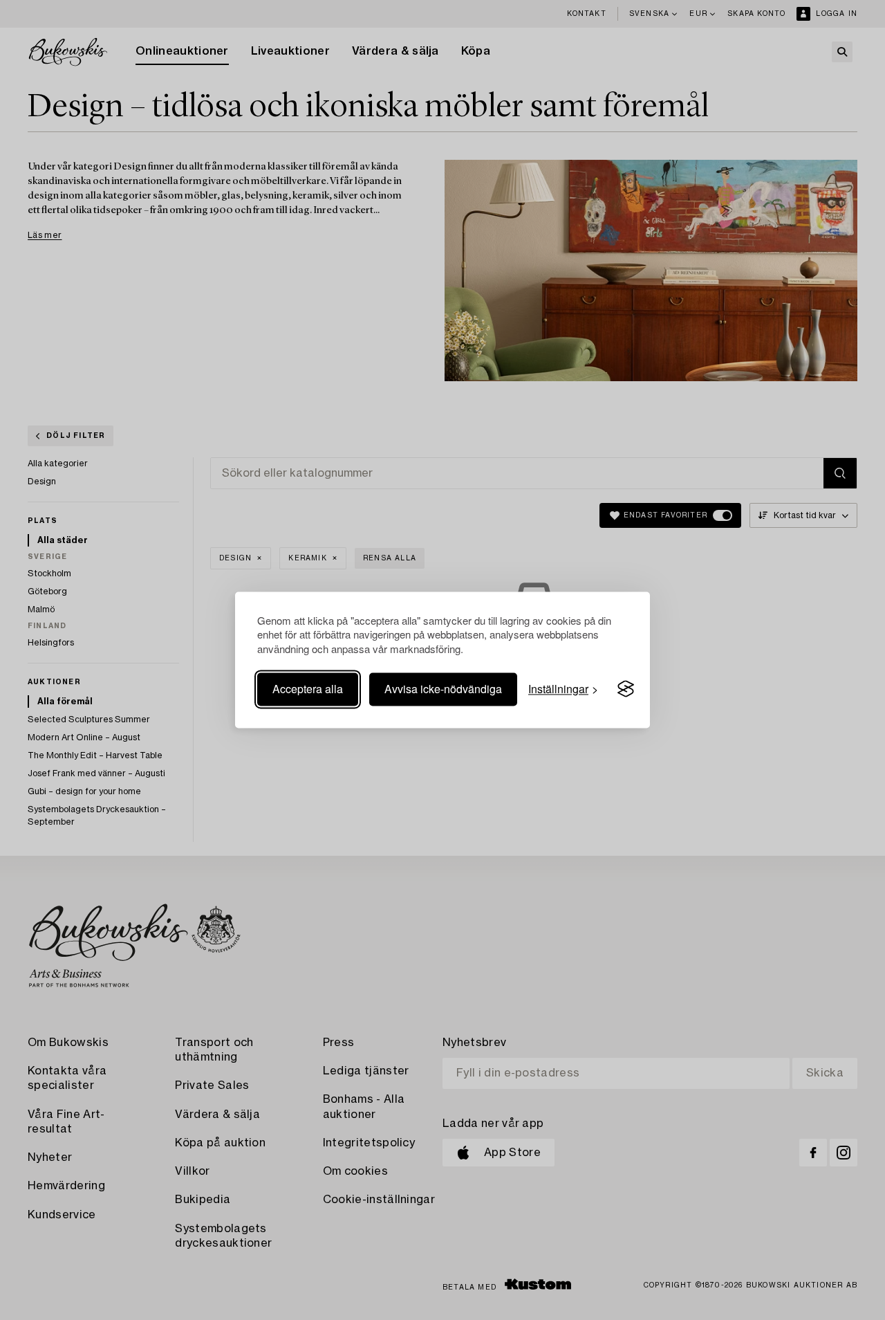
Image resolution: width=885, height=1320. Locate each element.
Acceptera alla (307, 689)
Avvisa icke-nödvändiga (443, 689)
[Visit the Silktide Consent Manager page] (625, 689)
